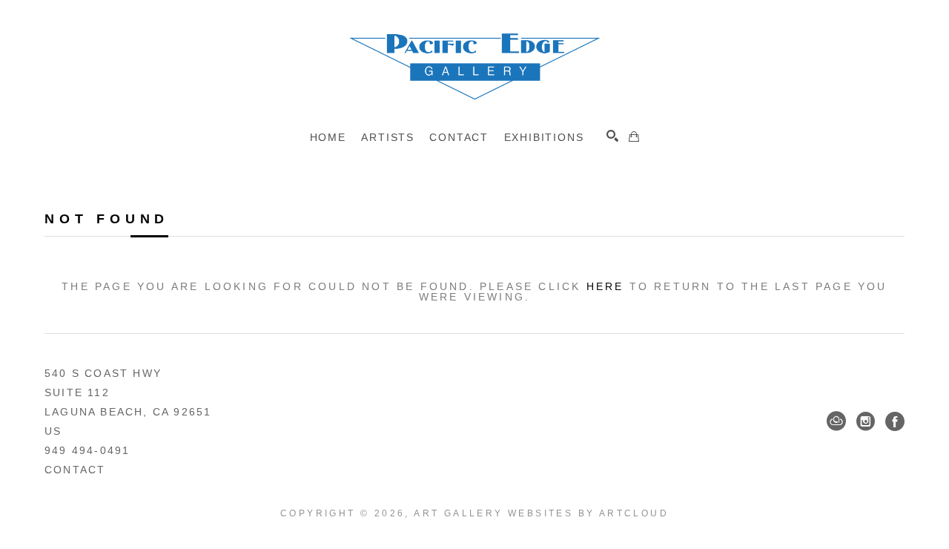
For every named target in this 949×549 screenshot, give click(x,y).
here (605, 286)
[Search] (612, 136)
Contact (74, 470)
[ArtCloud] (836, 421)
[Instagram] (865, 421)
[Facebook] (895, 421)
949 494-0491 (87, 450)
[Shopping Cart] (634, 136)
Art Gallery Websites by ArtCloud (541, 513)
